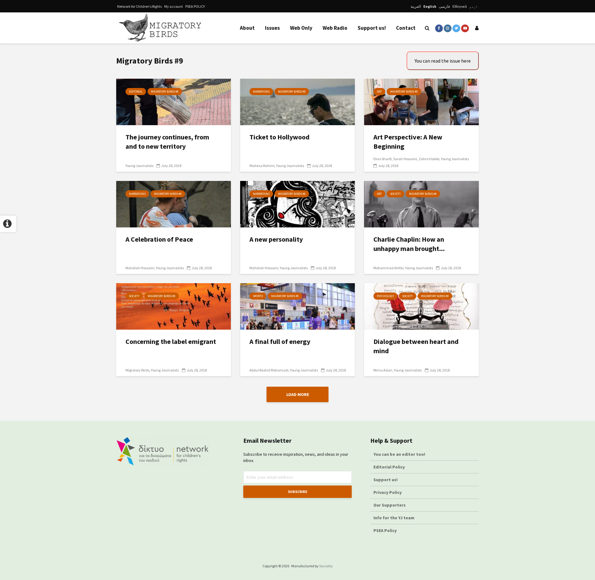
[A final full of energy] (297, 306)
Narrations (261, 92)
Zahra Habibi (429, 158)
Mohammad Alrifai (388, 268)
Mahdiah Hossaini (140, 268)
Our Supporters (389, 505)
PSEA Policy (385, 530)
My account (173, 6)
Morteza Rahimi (262, 165)
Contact (406, 27)
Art (379, 92)
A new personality (276, 239)
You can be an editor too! (399, 454)
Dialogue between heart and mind (416, 346)
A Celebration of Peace (159, 239)
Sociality (326, 566)
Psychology (385, 296)
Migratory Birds (137, 370)
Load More (297, 394)
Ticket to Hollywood (279, 137)
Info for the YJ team (393, 518)
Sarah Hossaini (405, 158)
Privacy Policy (387, 492)
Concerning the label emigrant (171, 341)
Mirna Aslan (382, 370)
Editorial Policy (389, 467)
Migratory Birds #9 (164, 92)
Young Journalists (139, 165)
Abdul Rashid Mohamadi (269, 370)
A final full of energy (279, 341)
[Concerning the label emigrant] (173, 306)
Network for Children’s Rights (139, 6)
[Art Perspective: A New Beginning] (421, 101)
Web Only (301, 27)
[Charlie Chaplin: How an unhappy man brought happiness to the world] (421, 203)
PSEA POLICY (195, 6)
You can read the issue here (443, 61)
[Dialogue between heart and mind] (421, 306)
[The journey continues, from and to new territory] (173, 101)
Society (395, 194)
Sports (258, 296)
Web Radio (335, 27)
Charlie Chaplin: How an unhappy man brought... (409, 244)
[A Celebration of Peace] (173, 203)
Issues (272, 27)
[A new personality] (297, 203)
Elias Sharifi (382, 158)
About (247, 27)
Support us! (372, 27)
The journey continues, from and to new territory (167, 142)
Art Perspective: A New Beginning (407, 142)
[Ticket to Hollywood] (297, 101)
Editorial (136, 92)
